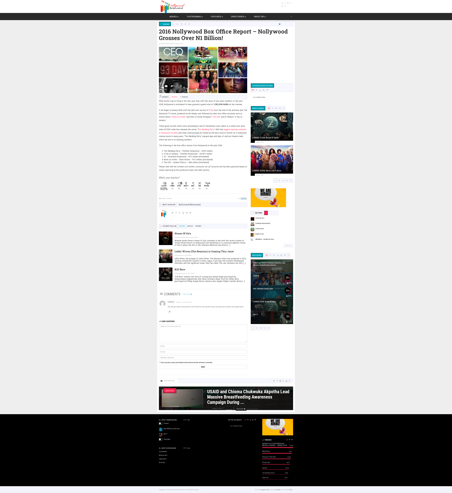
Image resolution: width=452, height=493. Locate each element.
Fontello (278, 490)
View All (287, 245)
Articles (163, 198)
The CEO (216, 117)
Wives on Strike (178, 117)
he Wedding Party (206, 129)
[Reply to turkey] (169, 311)
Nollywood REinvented (167, 43)
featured (243, 198)
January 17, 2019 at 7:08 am (184, 302)
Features (169, 198)
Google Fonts (264, 490)
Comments (185, 97)
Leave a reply (186, 294)
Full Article (174, 97)
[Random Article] (185, 24)
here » (291, 490)
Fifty (211, 110)
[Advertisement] (272, 63)
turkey (171, 301)
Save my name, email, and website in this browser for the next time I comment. (186, 362)
